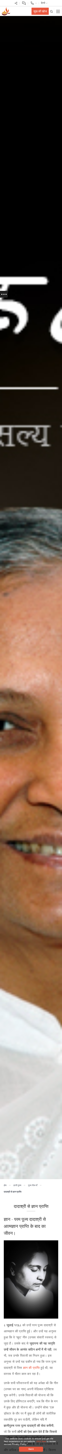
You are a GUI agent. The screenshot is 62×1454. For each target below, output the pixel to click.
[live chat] (24, 3)
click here (41, 1441)
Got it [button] (31, 1449)
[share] (16, 3)
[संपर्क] (33, 3)
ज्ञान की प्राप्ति (31, 1368)
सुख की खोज (40, 11)
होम (5, 1185)
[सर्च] (51, 11)
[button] (28, 1444)
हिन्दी (43, 3)
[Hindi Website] (5, 11)
